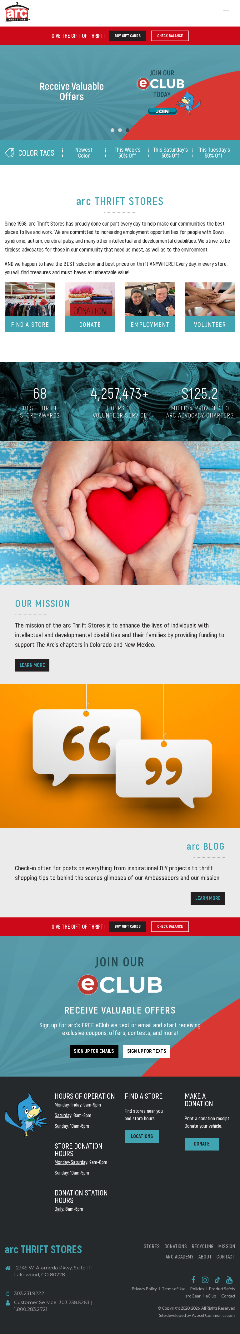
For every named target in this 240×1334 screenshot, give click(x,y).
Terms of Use (173, 1288)
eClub (211, 1295)
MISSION (226, 1246)
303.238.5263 (74, 1302)
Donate (90, 324)
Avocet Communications (213, 1315)
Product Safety (222, 1288)
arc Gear (193, 1295)
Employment (150, 324)
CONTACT (226, 1256)
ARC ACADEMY (180, 1256)
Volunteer (210, 324)
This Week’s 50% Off (127, 152)
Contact (228, 1295)
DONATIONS (176, 1246)
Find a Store (30, 324)
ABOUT (205, 1256)
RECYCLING (203, 1246)
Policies (197, 1288)
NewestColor (83, 152)
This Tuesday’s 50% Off (214, 152)
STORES (152, 1246)
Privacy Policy (144, 1288)
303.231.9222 (29, 1293)
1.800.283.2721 (31, 1309)
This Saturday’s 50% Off (170, 152)
